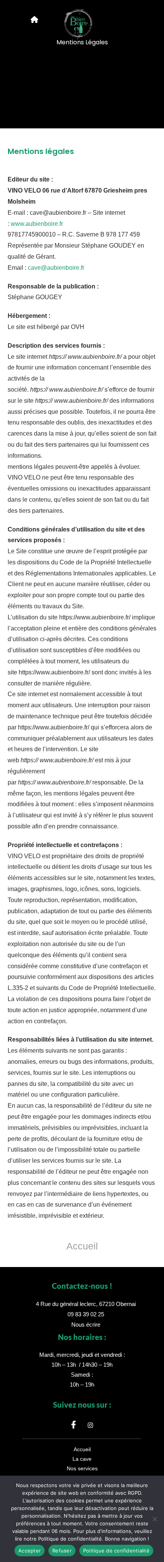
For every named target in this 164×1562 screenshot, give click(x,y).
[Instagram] (90, 1425)
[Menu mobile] (35, 20)
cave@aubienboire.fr (56, 267)
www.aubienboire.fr (37, 223)
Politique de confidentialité (116, 1550)
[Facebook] (73, 1425)
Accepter (29, 1550)
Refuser (62, 1550)
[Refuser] (154, 1519)
